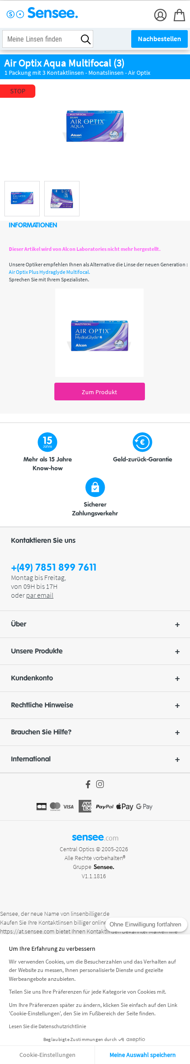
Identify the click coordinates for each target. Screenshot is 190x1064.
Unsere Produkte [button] (37, 651)
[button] (95, 624)
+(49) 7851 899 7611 (53, 568)
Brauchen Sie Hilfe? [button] (41, 732)
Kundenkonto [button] (32, 678)
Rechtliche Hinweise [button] (42, 705)
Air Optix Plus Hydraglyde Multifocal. (49, 272)
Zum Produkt (99, 392)
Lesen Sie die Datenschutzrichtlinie (47, 1026)
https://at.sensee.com (27, 931)
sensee (95, 837)
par (39, 595)
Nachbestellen (159, 38)
